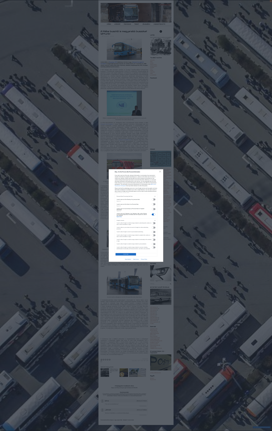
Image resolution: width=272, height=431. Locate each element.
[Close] (160, 172)
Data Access (136, 259)
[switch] (153, 199)
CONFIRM (125, 254)
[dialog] (136, 215)
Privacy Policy (144, 259)
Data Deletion (128, 259)
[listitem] (136, 196)
